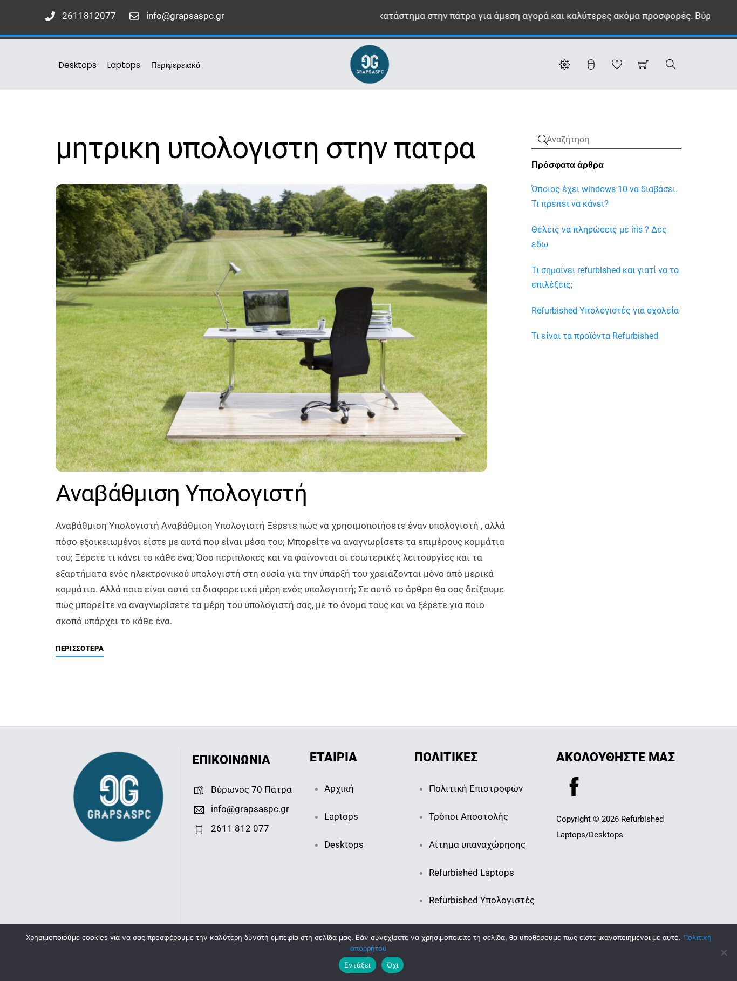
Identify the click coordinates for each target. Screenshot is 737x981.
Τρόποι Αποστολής (468, 816)
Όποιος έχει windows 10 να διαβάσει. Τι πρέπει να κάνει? (604, 196)
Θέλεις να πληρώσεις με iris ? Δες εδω (599, 236)
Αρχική (339, 788)
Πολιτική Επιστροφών (476, 788)
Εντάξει (357, 964)
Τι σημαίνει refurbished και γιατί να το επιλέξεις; (605, 277)
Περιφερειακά (176, 65)
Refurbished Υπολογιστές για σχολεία (605, 310)
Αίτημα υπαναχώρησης (477, 844)
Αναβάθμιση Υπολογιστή (181, 493)
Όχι (393, 964)
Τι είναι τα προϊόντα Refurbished (594, 336)
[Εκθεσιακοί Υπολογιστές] (370, 63)
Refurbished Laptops (471, 872)
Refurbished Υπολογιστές (482, 900)
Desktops (78, 65)
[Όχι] (723, 952)
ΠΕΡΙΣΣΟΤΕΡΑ (80, 648)
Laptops (123, 65)
